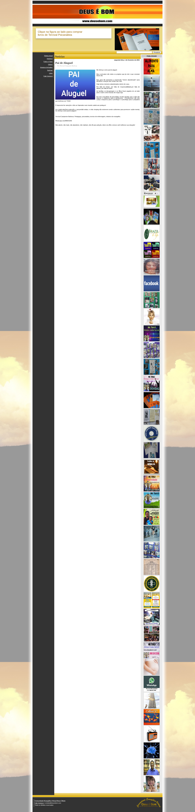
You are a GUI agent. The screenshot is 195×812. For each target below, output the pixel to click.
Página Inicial (48, 56)
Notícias (50, 70)
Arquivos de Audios (46, 67)
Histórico (50, 58)
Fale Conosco (48, 76)
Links (51, 73)
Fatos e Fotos (48, 61)
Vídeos (50, 64)
